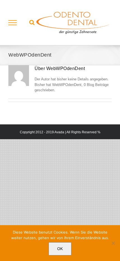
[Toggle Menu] (12, 22)
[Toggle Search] (32, 22)
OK (60, 248)
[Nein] (113, 243)
